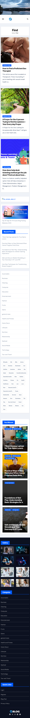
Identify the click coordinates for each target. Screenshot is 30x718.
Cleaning (5, 283)
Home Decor (6, 323)
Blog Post (4, 699)
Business (5, 278)
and (4, 365)
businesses (17, 365)
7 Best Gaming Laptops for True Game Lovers (14, 447)
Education (5, 292)
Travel (19, 402)
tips (4, 402)
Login (2, 690)
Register (3, 694)
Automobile (5, 274)
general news (6, 314)
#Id (11, 362)
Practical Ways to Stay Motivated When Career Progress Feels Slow (14, 244)
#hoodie (5, 362)
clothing (5, 369)
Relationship (6, 65)
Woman (10, 405)
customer (12, 369)
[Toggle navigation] (3, 19)
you (22, 405)
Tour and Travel (7, 354)
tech (11, 398)
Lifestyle (4, 328)
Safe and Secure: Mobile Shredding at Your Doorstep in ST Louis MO (13, 259)
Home (13, 33)
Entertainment (6, 296)
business (10, 365)
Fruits (4, 305)
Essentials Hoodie (7, 376)
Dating (19, 369)
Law (17, 383)
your (4, 409)
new (4, 387)
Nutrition (5, 332)
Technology (6, 167)
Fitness (12, 380)
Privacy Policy (5, 703)
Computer (5, 287)
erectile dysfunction (21, 373)
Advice (22, 362)
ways (4, 405)
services (14, 394)
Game (4, 310)
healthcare (5, 383)
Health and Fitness (8, 319)
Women (17, 405)
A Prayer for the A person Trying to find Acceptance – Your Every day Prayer (14, 121)
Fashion (4, 301)
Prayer (16, 391)
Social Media (6, 345)
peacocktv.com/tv (7, 391)
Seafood (4, 341)
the (24, 398)
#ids (16, 362)
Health (22, 380)
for (17, 380)
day (25, 369)
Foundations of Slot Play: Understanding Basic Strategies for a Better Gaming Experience (14, 251)
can (24, 365)
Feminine (5, 380)
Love (22, 383)
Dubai (4, 373)
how (12, 383)
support (5, 398)
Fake (15, 376)
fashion (21, 376)
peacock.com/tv (12, 387)
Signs (20, 394)
